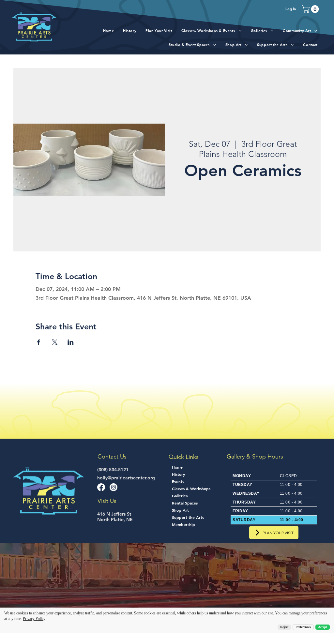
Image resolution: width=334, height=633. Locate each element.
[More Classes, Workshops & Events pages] (240, 30)
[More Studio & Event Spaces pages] (214, 44)
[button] (311, 9)
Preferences (303, 627)
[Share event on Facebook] (39, 342)
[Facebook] (101, 487)
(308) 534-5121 (113, 470)
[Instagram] (113, 487)
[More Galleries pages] (272, 30)
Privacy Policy (34, 618)
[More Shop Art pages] (246, 44)
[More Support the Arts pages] (292, 44)
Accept (322, 627)
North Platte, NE (115, 519)
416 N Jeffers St (114, 514)
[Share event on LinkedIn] (71, 342)
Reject (284, 627)
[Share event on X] (55, 342)
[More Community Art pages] (315, 30)
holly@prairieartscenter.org (126, 478)
